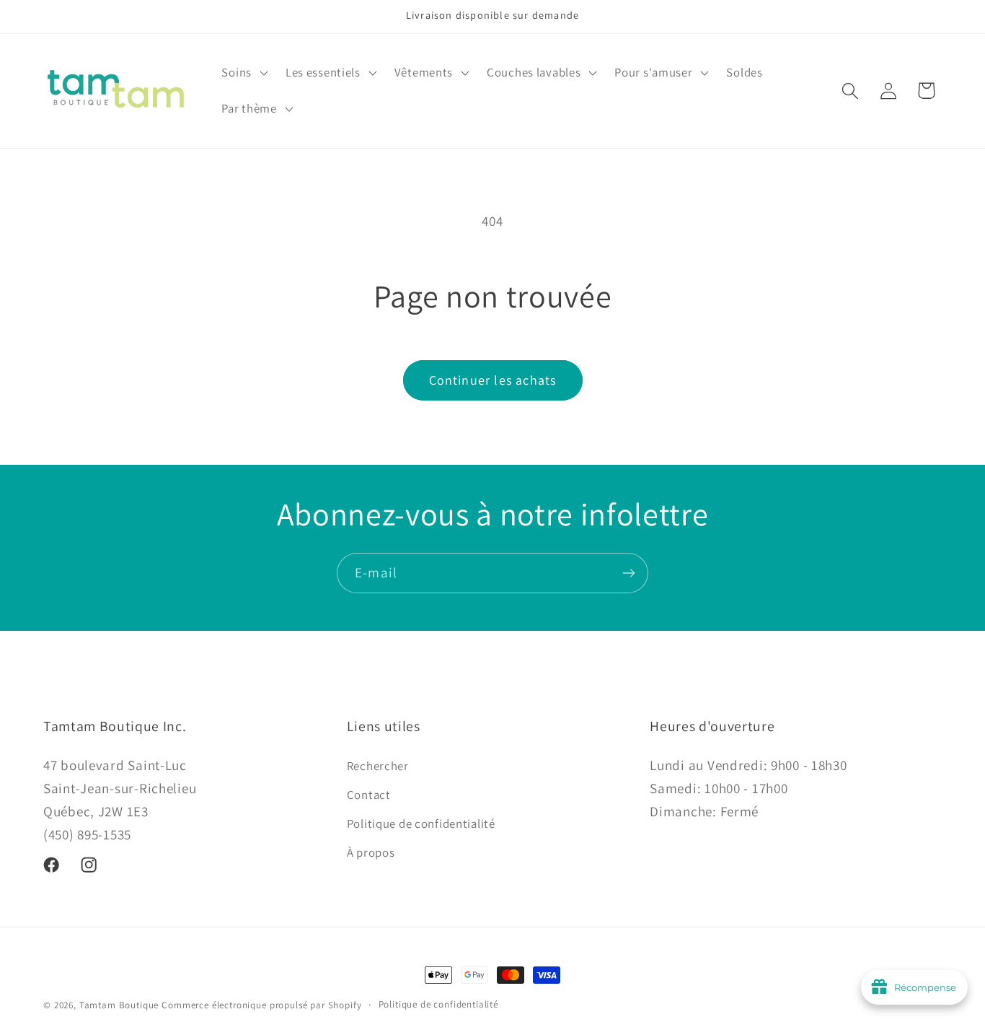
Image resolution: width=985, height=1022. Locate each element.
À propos (371, 852)
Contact (369, 794)
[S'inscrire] (628, 573)
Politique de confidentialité (421, 823)
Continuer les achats (493, 380)
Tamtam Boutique (119, 1005)
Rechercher (378, 765)
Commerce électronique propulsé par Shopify (261, 1005)
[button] (243, 73)
